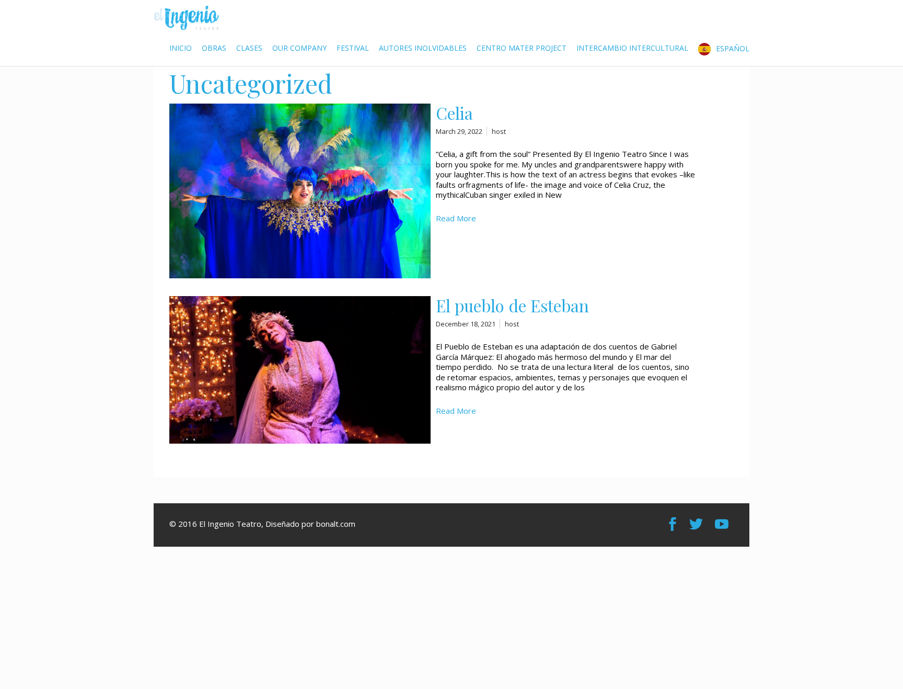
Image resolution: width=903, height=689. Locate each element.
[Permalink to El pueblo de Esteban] (300, 440)
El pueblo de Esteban (512, 306)
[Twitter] (697, 524)
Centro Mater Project (521, 48)
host (499, 131)
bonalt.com (335, 523)
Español (732, 48)
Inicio (180, 48)
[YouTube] (723, 524)
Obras (214, 48)
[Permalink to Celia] (300, 275)
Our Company (299, 48)
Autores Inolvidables (423, 48)
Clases (249, 48)
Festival (353, 48)
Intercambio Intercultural (632, 48)
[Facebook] (674, 524)
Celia (454, 113)
